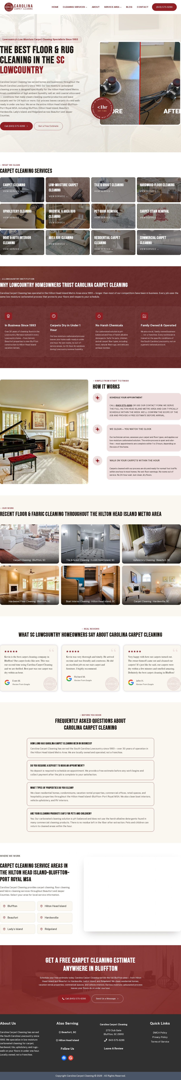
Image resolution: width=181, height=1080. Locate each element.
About (96, 7)
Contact (142, 7)
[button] (29, 544)
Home (55, 7)
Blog (129, 7)
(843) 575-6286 (164, 7)
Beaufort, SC (69, 1032)
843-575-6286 (116, 1040)
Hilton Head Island (69, 1040)
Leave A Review (113, 1048)
